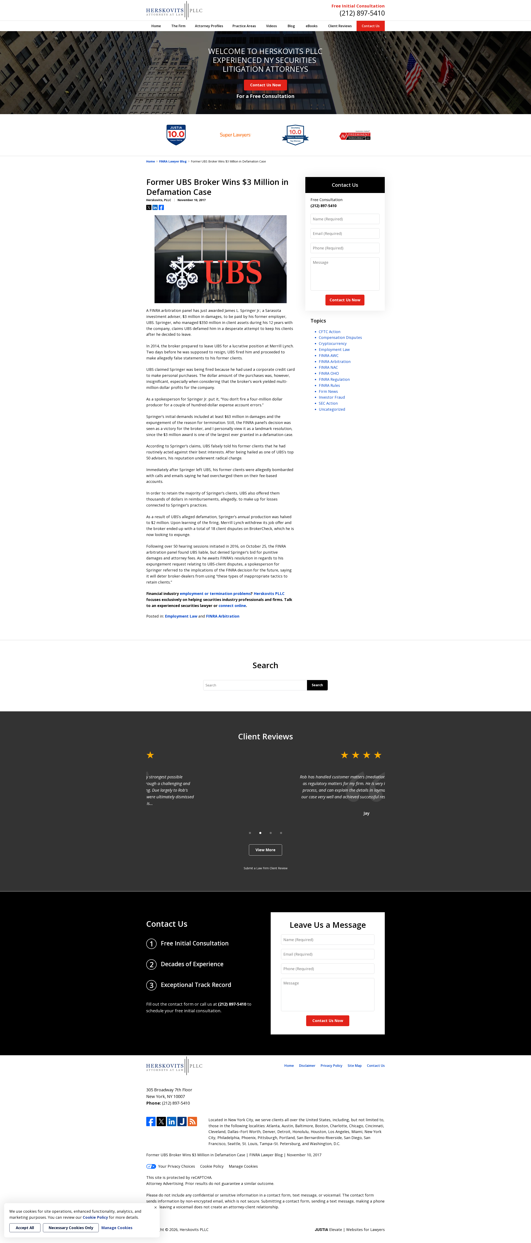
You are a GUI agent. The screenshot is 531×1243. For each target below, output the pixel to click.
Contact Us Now (265, 84)
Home (156, 26)
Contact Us (371, 26)
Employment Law (181, 616)
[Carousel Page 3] (271, 833)
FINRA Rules (329, 385)
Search (317, 685)
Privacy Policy (331, 1065)
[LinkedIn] (171, 1121)
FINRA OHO (329, 373)
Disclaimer (307, 1065)
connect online (232, 605)
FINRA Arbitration (222, 616)
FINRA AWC (329, 355)
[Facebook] (151, 1121)
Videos (271, 26)
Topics (318, 320)
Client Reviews (340, 26)
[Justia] (182, 1121)
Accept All (25, 1227)
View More (265, 849)
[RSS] (192, 1121)
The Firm (178, 26)
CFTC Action (329, 331)
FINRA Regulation (334, 379)
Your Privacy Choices (176, 1166)
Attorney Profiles (209, 26)
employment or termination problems (215, 593)
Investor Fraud (332, 397)
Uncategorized (332, 409)
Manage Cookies (243, 1166)
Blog (291, 26)
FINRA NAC (328, 367)
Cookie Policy (212, 1166)
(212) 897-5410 (362, 13)
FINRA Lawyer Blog (173, 161)
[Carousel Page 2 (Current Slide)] (260, 833)
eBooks (312, 26)
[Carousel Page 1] (250, 833)
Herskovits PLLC (269, 593)
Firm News (328, 391)
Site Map (355, 1065)
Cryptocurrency (333, 343)
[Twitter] (161, 1121)
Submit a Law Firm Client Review (265, 868)
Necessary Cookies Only (71, 1227)
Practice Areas (244, 26)
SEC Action (328, 403)
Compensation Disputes (340, 337)
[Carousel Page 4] (281, 833)
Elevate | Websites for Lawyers (350, 1229)
